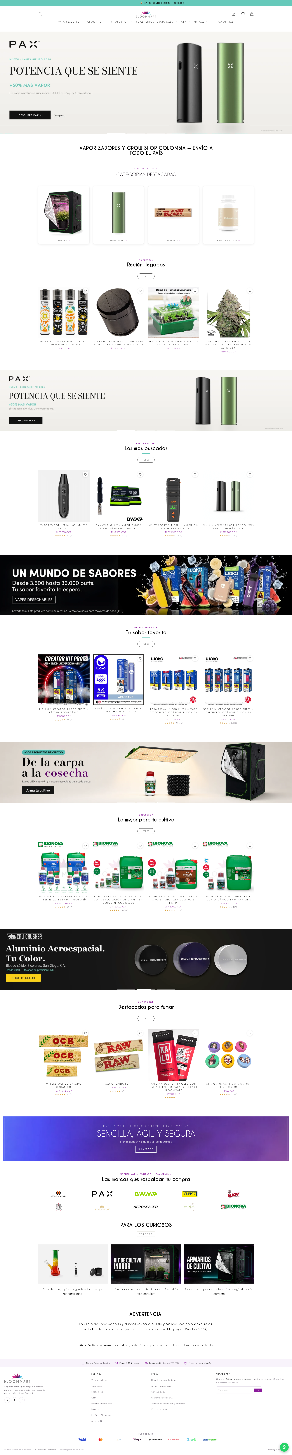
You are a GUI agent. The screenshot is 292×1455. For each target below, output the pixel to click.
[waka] (146, 584)
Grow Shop (95, 22)
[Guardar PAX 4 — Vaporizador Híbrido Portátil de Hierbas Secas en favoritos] (250, 474)
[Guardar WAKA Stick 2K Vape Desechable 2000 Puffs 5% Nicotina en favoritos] (140, 658)
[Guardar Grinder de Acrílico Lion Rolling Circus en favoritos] (250, 1033)
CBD (184, 22)
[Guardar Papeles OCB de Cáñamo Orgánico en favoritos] (85, 1033)
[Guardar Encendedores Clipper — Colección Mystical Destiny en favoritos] (85, 291)
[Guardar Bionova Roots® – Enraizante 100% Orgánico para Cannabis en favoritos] (250, 846)
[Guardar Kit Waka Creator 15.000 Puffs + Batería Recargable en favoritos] (85, 658)
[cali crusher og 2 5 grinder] (146, 959)
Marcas (199, 22)
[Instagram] (7, 1400)
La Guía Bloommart (101, 1415)
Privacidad (40, 1449)
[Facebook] (14, 1400)
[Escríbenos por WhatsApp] (284, 1447)
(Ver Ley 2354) (196, 1329)
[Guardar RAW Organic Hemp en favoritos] (140, 1033)
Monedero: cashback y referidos (168, 1403)
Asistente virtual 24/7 (162, 1397)
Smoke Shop (120, 22)
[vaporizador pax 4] (146, 83)
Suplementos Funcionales (155, 22)
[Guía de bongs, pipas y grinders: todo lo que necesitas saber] (73, 1264)
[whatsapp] (146, 1138)
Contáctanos (158, 1391)
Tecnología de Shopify (277, 1449)
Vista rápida (64, 335)
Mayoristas (225, 22)
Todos (146, 276)
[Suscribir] (258, 1390)
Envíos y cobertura (161, 1386)
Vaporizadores (69, 22)
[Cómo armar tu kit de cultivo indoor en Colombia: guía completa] (146, 1264)
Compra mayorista (160, 1409)
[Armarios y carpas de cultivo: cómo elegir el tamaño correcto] (219, 1264)
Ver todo (146, 1234)
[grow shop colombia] (146, 772)
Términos (52, 1449)
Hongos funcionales (101, 1403)
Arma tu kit (97, 1421)
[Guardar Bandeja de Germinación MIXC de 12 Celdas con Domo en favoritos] (195, 291)
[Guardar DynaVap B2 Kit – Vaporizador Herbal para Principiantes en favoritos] (140, 474)
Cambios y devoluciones (164, 1380)
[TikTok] (22, 1400)
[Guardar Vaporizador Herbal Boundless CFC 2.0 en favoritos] (85, 474)
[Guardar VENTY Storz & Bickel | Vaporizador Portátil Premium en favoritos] (195, 474)
